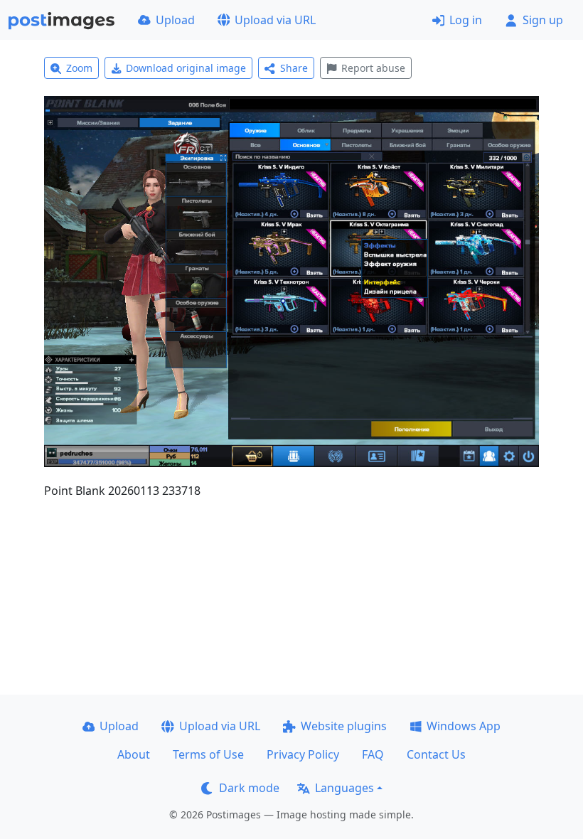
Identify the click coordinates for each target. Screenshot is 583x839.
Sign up (543, 20)
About (133, 754)
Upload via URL (275, 20)
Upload (175, 20)
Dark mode (249, 788)
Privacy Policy (303, 754)
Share (294, 68)
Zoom (79, 68)
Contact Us (436, 754)
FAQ (373, 754)
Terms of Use (208, 754)
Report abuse (373, 68)
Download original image (186, 68)
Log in (465, 20)
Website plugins (344, 726)
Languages (344, 788)
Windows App (464, 726)
